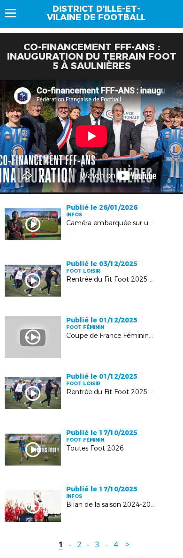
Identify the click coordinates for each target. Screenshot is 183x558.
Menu (15, 13)
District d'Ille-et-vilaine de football (96, 13)
